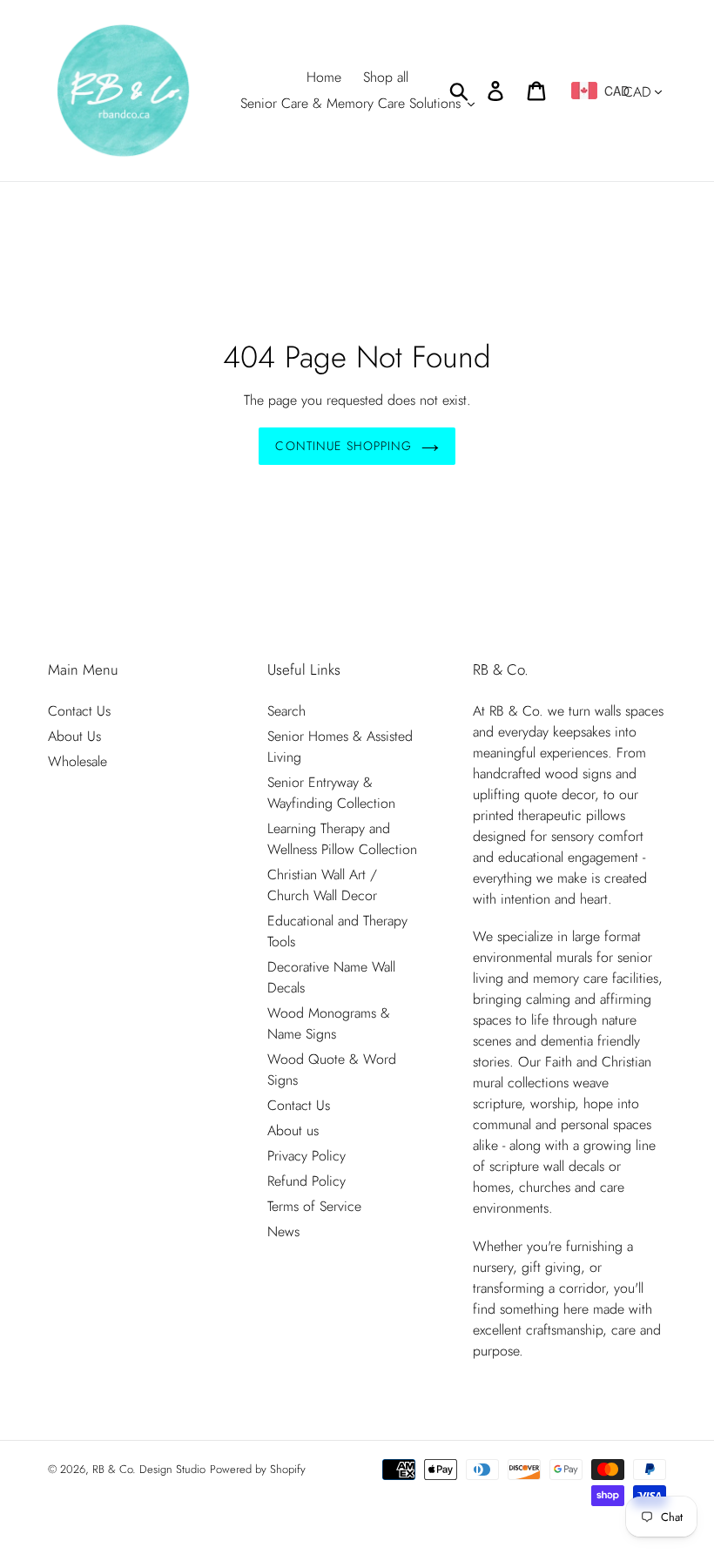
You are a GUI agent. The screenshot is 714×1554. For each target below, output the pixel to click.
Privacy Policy (306, 1156)
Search (286, 711)
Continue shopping (343, 445)
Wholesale (77, 761)
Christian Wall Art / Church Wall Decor (322, 884)
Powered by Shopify (258, 1469)
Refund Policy (306, 1181)
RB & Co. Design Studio (148, 1469)
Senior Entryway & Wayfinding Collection (331, 792)
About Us (74, 736)
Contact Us (79, 711)
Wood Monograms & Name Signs (328, 1023)
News (283, 1231)
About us (293, 1130)
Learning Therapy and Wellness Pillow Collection (342, 838)
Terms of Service (314, 1206)
